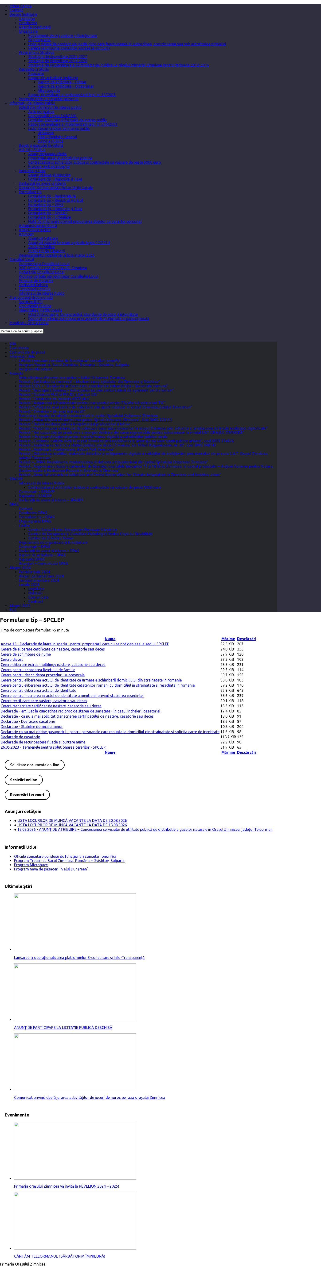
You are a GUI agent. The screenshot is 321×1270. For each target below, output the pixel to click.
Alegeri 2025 (20, 606)
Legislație (27, 18)
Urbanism (46, 133)
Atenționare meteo (35, 230)
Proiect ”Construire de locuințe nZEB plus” (54, 398)
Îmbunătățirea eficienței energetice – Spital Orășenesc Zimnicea (72, 377)
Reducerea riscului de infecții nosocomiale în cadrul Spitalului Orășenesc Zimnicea (88, 415)
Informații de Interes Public (32, 103)
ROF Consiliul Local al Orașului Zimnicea (53, 268)
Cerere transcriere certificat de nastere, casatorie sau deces (51, 706)
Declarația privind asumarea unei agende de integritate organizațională (88, 318)
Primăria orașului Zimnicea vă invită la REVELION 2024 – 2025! (66, 1186)
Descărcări (246, 639)
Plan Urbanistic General (57, 137)
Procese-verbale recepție (49, 166)
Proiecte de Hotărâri (36, 280)
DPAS (14, 504)
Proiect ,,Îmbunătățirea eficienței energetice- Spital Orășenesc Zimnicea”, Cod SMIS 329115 (95, 420)
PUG (13, 610)
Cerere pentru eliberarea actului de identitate (38, 690)
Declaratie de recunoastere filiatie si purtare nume (43, 742)
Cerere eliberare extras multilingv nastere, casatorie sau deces (53, 664)
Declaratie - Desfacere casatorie (28, 721)
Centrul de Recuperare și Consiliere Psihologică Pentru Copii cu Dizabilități (90, 534)
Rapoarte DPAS (32, 559)
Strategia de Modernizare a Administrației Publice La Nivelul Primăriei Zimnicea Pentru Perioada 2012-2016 (118, 65)
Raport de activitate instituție (53, 78)
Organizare (28, 31)
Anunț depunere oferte (47, 154)
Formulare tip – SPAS (45, 204)
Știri (12, 344)
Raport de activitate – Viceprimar (66, 86)
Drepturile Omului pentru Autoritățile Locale (56, 187)
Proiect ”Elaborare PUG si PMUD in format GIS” (58, 394)
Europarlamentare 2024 (39, 580)
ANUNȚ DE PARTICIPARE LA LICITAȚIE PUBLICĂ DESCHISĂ (63, 1027)
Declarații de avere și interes (42, 183)
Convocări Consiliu (35, 289)
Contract (35, 601)
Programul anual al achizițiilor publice (60, 158)
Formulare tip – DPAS (37, 517)
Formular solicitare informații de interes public (67, 120)
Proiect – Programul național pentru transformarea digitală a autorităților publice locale (93, 437)
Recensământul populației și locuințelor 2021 (57, 255)
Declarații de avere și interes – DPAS (49, 551)
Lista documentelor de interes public (59, 128)
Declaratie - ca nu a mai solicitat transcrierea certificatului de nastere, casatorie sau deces (77, 716)
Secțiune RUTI (31, 302)
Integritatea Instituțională (40, 310)
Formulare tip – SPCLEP (47, 213)
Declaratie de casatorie (20, 737)
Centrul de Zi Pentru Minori (51, 538)
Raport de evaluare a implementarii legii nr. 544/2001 (72, 124)
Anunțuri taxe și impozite (49, 175)
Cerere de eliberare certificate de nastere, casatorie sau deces (53, 649)
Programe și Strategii (36, 52)
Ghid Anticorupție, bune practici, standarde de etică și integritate (83, 314)
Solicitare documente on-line (34, 765)
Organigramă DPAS (35, 521)
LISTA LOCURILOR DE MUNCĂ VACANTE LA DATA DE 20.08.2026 (72, 820)
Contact (16, 10)
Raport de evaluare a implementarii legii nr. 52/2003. (72, 94)
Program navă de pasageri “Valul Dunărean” (51, 869)
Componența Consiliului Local (44, 264)
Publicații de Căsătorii (46, 251)
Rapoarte (36, 73)
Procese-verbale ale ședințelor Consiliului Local (58, 276)
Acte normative (41, 111)
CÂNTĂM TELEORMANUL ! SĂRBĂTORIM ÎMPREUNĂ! (59, 1256)
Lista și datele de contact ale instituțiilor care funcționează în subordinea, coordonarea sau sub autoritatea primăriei (127, 44)
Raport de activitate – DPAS (42, 555)
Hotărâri (35, 593)
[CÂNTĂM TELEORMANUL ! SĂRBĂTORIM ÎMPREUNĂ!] (75, 1248)
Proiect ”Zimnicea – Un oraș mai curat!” (52, 411)
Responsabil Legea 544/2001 (52, 116)
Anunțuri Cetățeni (43, 238)
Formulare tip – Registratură (52, 196)
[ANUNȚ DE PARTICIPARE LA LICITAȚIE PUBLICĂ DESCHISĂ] (75, 1019)
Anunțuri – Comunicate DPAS (43, 563)
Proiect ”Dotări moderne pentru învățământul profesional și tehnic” (75, 424)
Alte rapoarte (49, 90)
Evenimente (19, 348)
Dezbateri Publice (33, 285)
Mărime (228, 639)
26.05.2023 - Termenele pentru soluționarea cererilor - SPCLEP (53, 747)
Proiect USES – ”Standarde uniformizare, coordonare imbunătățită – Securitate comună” (93, 386)
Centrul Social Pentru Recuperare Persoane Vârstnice (72, 529)
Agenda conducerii (35, 27)
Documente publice (35, 306)
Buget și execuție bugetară (41, 145)
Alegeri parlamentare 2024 (41, 576)
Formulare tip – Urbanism (49, 217)
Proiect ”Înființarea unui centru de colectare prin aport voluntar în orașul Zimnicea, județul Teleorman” (105, 407)
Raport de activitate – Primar (62, 82)
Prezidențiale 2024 (34, 572)
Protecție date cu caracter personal (48, 99)
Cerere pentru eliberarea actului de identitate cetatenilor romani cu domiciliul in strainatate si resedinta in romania (98, 685)
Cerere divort (12, 659)
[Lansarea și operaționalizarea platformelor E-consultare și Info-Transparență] (75, 949)
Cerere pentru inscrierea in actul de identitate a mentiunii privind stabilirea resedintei (72, 695)
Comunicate (38, 597)
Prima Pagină (20, 6)
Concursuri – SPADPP (37, 491)
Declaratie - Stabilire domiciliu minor (32, 726)
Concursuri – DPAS (34, 546)
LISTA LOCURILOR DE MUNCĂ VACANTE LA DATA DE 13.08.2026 (72, 825)
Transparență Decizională (31, 297)
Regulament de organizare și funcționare (62, 35)
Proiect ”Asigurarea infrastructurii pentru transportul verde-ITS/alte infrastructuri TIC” (92, 403)
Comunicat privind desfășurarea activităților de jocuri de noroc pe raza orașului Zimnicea (89, 1097)
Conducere (28, 23)
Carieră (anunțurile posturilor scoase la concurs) (69, 48)
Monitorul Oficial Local (28, 323)
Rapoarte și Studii (34, 69)
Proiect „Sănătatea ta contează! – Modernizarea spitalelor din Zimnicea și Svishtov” (89, 382)
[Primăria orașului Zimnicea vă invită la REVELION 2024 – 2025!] (75, 1178)
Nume (110, 639)
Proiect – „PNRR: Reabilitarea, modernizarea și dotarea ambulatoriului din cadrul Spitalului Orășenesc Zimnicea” (113, 462)
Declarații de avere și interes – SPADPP (51, 500)
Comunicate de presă (27, 352)
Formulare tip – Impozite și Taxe (55, 179)
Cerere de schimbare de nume (26, 654)
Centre (24, 525)
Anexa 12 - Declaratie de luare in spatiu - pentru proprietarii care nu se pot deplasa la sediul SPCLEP (85, 644)
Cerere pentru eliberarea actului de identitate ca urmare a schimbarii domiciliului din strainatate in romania (91, 680)
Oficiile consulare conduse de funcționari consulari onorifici (70, 360)
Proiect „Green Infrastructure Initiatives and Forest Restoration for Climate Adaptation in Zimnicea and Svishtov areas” (120, 475)
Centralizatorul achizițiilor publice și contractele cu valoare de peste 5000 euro (94, 162)
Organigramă (39, 40)
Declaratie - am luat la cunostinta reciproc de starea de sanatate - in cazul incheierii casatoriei (80, 711)
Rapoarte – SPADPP (35, 496)
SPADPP (16, 479)
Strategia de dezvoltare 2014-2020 (57, 61)
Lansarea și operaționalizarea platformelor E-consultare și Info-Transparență (79, 957)
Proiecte (16, 373)
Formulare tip (30, 192)
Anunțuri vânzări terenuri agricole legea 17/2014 (69, 242)
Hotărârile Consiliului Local (41, 272)
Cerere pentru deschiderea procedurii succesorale (43, 675)
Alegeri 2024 (20, 568)
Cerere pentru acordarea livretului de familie (38, 670)
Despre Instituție (23, 14)
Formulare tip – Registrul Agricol (55, 200)
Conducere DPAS (33, 513)
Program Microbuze (35, 369)
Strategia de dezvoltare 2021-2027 (57, 56)
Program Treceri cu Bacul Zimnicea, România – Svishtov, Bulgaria (69, 860)
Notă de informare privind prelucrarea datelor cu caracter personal (84, 221)
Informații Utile (22, 356)
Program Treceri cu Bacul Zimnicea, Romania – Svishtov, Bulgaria (74, 365)
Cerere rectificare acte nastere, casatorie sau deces (44, 701)
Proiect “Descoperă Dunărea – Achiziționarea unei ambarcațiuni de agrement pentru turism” (96, 390)
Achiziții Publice (32, 149)
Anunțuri (26, 234)
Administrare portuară (38, 225)
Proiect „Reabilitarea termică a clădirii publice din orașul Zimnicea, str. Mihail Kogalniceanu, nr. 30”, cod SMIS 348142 (117, 445)
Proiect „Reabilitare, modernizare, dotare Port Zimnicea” (67, 449)
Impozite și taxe (32, 171)
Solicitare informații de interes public (50, 107)
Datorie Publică (50, 141)
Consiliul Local (21, 259)
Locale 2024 (29, 584)
